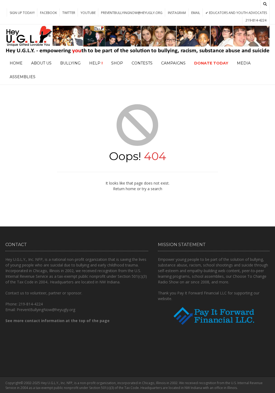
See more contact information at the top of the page (57, 320)
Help (96, 63)
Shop (117, 63)
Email (195, 12)
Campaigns (173, 63)
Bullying (70, 63)
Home (16, 63)
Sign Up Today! (22, 12)
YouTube (88, 12)
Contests (142, 63)
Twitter (68, 12)
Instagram (177, 12)
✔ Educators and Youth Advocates (236, 12)
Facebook (48, 12)
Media (244, 63)
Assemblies (22, 76)
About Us (41, 63)
